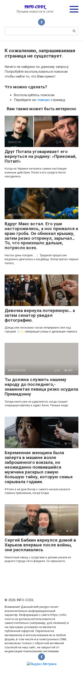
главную (43, 100)
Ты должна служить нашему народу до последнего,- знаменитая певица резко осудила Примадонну (41, 387)
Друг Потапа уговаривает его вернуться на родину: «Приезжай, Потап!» (41, 156)
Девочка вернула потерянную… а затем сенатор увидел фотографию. (40, 315)
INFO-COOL (34, 6)
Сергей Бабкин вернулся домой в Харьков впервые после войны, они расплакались (40, 544)
